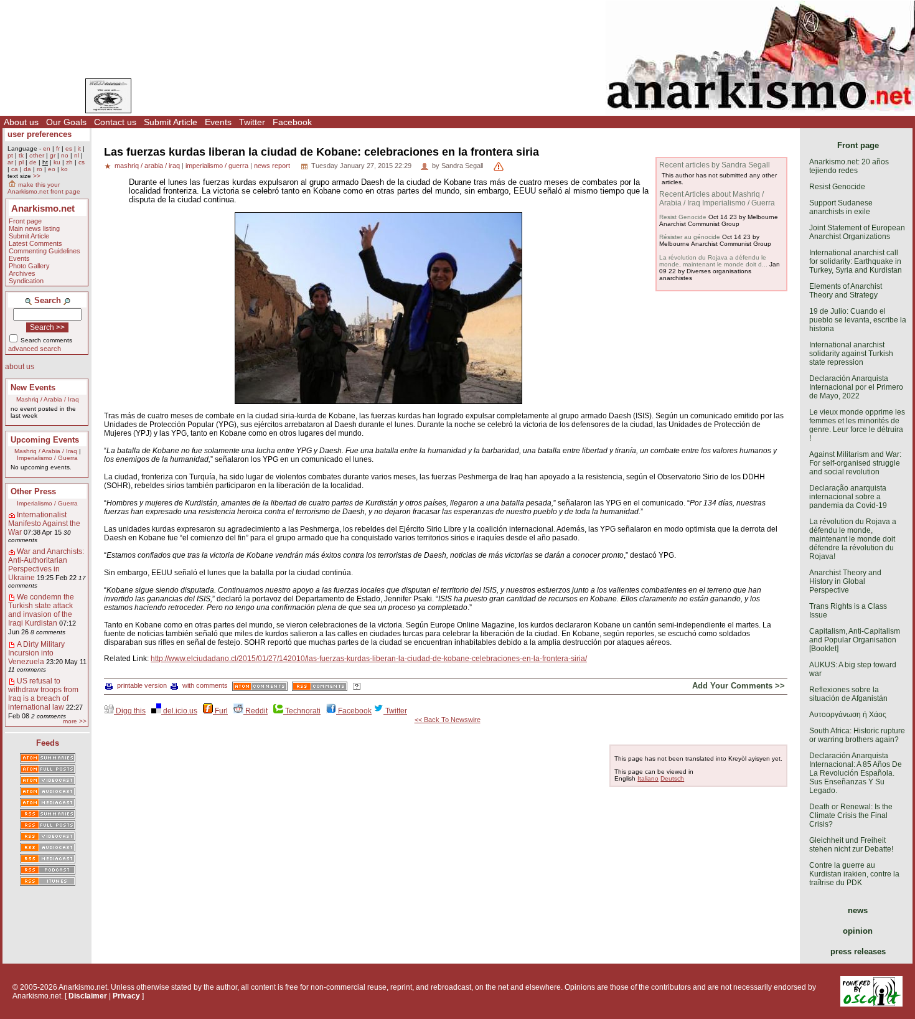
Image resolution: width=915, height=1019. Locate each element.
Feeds (47, 743)
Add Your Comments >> (738, 685)
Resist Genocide (682, 217)
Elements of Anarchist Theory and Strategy (845, 290)
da (27, 169)
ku (57, 162)
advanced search (34, 348)
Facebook (292, 122)
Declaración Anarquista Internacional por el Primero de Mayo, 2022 (856, 387)
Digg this (130, 711)
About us (21, 122)
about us (19, 366)
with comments (205, 685)
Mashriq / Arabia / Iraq (47, 399)
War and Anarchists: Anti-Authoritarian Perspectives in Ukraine (46, 564)
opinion (858, 931)
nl (76, 155)
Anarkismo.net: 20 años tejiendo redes (849, 166)
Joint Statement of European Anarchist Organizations (857, 232)
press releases (858, 951)
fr (58, 148)
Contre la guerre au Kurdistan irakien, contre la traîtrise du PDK (854, 874)
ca (14, 169)
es (68, 148)
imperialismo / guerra (216, 165)
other (36, 155)
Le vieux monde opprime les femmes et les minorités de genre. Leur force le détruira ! (857, 425)
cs (81, 162)
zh (69, 162)
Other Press (33, 491)
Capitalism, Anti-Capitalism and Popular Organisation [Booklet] (854, 640)
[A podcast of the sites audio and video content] (47, 870)
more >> (75, 721)
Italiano (648, 778)
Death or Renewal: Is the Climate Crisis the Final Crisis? (851, 815)
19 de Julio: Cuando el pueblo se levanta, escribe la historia (857, 320)
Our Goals (66, 122)
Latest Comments (35, 243)
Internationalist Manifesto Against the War (44, 523)
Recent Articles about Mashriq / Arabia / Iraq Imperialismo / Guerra (717, 198)
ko (64, 169)
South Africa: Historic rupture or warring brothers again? (857, 735)
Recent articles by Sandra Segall (714, 165)
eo (51, 169)
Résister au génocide (689, 236)
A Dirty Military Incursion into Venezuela (36, 653)
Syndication (26, 280)
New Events (33, 387)
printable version (142, 685)
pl (21, 162)
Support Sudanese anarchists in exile (841, 207)
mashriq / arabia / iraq (147, 165)
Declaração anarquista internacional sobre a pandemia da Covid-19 (848, 497)
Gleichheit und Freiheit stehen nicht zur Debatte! (851, 844)
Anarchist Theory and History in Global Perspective (845, 581)
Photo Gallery (29, 266)
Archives (22, 273)
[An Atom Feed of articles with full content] (47, 770)
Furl (220, 711)
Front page (25, 221)
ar (10, 162)
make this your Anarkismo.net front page (43, 188)
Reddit (255, 711)
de (33, 162)
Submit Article (170, 122)
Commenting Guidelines (44, 251)
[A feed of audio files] (47, 792)
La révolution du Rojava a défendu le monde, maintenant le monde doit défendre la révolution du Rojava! (852, 539)
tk (21, 155)
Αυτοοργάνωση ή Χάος (847, 714)
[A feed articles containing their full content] (47, 826)
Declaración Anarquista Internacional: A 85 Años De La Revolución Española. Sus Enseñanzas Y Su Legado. (855, 773)
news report (272, 165)
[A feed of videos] (47, 781)
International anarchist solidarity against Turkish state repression (851, 353)
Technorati (302, 711)
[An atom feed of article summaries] (47, 758)
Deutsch (672, 778)
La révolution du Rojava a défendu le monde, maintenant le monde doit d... (713, 261)
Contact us (115, 122)
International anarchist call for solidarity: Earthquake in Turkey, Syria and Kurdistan (855, 261)
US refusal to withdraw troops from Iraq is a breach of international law (43, 694)
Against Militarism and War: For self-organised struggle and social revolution (855, 463)
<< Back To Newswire (448, 719)
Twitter (252, 122)
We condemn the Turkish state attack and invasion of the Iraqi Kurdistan (41, 610)
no (64, 155)
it (79, 148)
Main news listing (34, 228)
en (46, 148)
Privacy (126, 996)
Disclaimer (87, 996)
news (858, 910)
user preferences (39, 134)
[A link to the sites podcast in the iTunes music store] (47, 882)
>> (36, 175)
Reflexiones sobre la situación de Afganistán (848, 694)
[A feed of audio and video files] (47, 803)
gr (52, 155)
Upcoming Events (45, 439)
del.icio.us (179, 711)
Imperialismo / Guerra (47, 457)
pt (10, 155)
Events (218, 122)
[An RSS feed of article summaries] (47, 814)
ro (39, 169)
